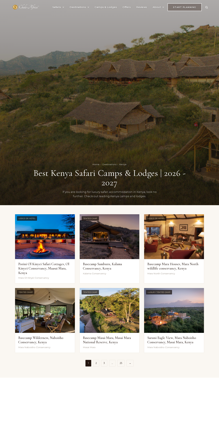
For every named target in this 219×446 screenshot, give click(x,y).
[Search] (206, 7)
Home (96, 164)
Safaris (56, 7)
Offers (126, 7)
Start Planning (184, 7)
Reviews (141, 7)
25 (121, 363)
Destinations (78, 7)
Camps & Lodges (106, 7)
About (157, 7)
